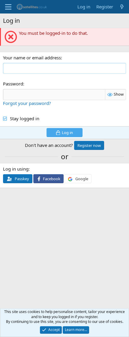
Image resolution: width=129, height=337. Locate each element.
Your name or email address (32, 58)
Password (13, 84)
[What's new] (122, 6)
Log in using (15, 169)
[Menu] (8, 7)
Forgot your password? (27, 103)
